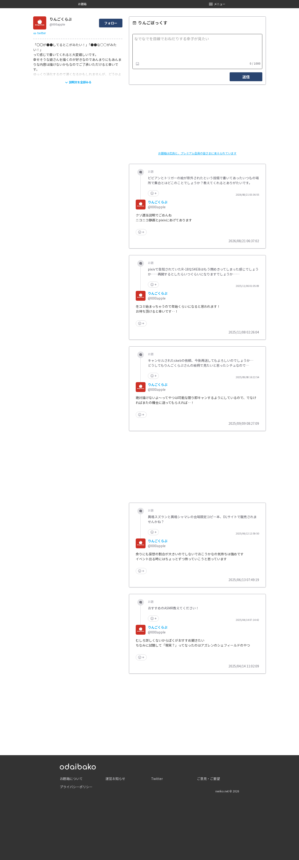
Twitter (157, 778)
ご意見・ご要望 (208, 778)
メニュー (219, 4)
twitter (41, 33)
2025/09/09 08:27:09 (243, 423)
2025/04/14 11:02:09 (243, 666)
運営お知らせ (115, 778)
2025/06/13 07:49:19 (243, 579)
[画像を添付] (137, 63)
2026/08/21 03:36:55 (247, 194)
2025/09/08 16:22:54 (247, 377)
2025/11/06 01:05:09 (247, 286)
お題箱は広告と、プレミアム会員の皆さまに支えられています (197, 153)
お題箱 (82, 4)
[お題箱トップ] (78, 766)
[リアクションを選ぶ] (153, 193)
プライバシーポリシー (76, 786)
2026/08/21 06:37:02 (243, 240)
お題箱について (71, 778)
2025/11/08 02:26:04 (243, 332)
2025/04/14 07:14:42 (247, 620)
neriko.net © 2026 (227, 791)
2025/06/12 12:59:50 (247, 533)
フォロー (110, 23)
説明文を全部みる (80, 82)
